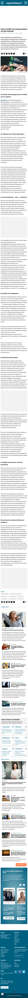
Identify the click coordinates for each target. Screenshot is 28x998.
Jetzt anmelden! (4, 987)
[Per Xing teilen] (12, 54)
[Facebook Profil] (19, 971)
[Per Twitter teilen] (14, 54)
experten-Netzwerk (4, 963)
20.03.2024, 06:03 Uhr (11, 33)
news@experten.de (4, 967)
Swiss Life (3, 100)
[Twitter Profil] (23, 971)
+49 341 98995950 (6, 938)
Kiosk (3, 974)
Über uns (2, 962)
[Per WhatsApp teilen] (7, 54)
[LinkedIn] (15, 971)
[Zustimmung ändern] (2, 993)
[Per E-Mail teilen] (2, 54)
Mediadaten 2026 (18, 955)
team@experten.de (7, 965)
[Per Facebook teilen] (9, 54)
